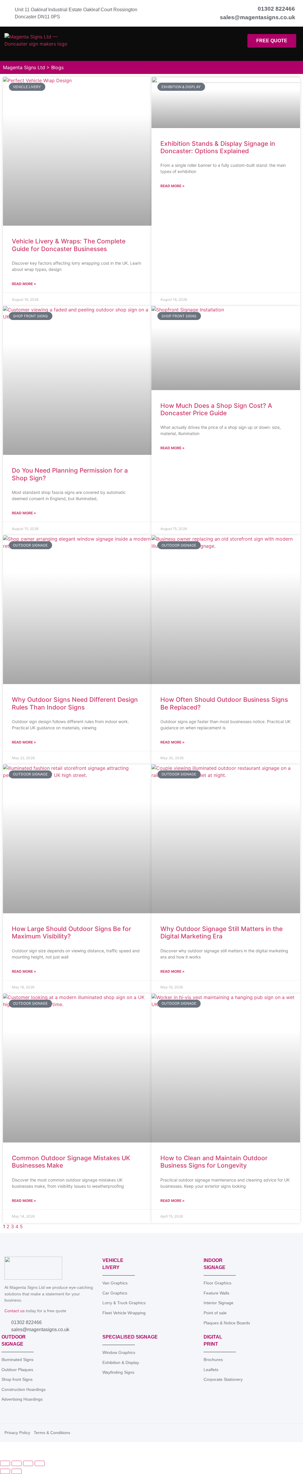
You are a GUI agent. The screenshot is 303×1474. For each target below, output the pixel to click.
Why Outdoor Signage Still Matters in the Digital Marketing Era (221, 932)
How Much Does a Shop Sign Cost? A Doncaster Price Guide (216, 409)
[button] (156, 44)
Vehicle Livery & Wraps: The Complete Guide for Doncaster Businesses (68, 244)
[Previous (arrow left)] (5, 1471)
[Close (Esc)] (40, 1463)
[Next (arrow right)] (17, 1471)
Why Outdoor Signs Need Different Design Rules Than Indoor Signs (75, 703)
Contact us (14, 1310)
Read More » (24, 284)
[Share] (28, 1463)
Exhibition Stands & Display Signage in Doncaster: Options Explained (217, 147)
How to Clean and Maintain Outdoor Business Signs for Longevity (213, 1161)
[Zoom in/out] (5, 1463)
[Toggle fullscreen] (17, 1463)
